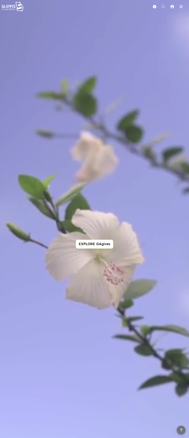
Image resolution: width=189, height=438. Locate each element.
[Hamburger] (181, 6)
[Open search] (163, 6)
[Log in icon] (172, 6)
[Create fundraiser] (154, 6)
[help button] (181, 430)
